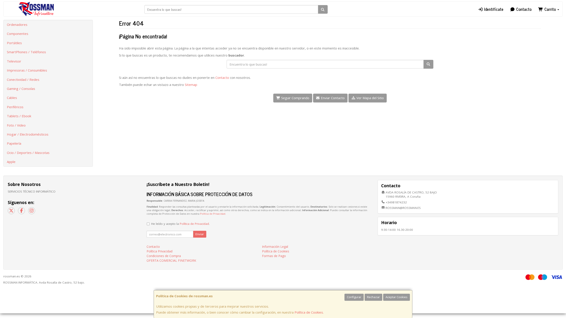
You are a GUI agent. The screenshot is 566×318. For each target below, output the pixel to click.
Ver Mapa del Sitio (370, 98)
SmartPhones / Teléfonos (26, 52)
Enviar (199, 234)
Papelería (14, 143)
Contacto (523, 9)
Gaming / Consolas (21, 88)
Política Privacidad (159, 251)
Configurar (354, 297)
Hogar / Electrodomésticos (27, 134)
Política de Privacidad (212, 213)
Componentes (17, 33)
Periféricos (15, 107)
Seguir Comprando (294, 98)
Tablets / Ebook (19, 116)
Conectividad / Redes (23, 79)
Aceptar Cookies (396, 297)
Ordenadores (17, 24)
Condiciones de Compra (164, 256)
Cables (12, 97)
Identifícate (493, 9)
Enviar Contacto (332, 98)
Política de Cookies (308, 312)
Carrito (550, 9)
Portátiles (14, 43)
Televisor (14, 61)
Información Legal (275, 246)
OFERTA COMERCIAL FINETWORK (171, 260)
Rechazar (373, 297)
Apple (11, 161)
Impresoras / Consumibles (27, 70)
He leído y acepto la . (180, 224)
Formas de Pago (274, 256)
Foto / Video (16, 125)
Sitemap (191, 84)
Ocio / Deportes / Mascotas (28, 152)
